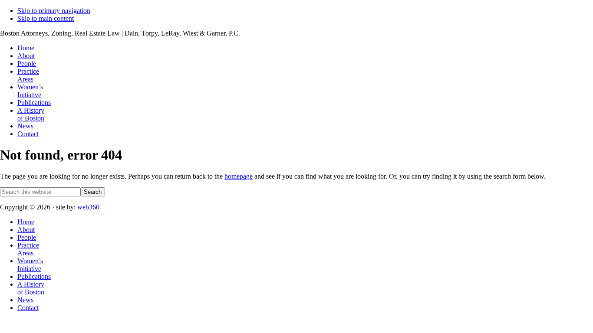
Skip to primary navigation (53, 10)
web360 (88, 207)
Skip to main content (45, 18)
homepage (238, 176)
